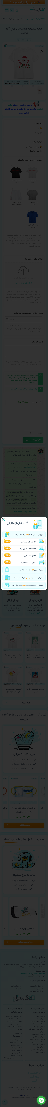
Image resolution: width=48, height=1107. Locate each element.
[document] (24, 553)
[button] (3, 519)
